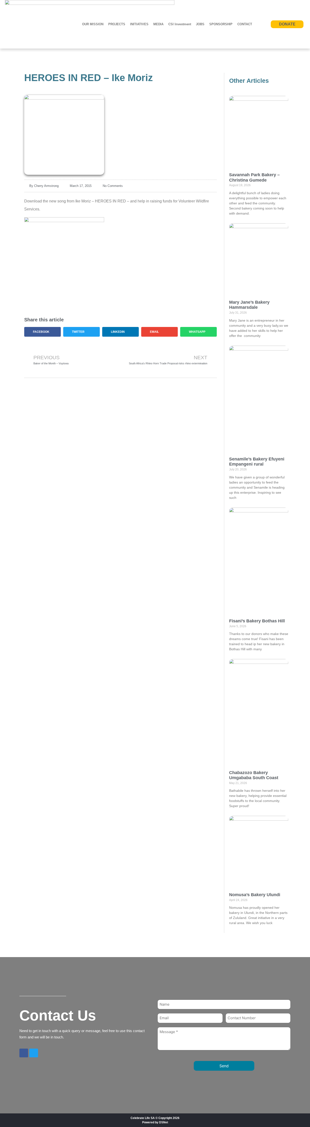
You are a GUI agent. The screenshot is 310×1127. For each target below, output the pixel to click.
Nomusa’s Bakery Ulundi (254, 894)
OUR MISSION (92, 24)
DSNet (163, 1122)
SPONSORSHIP (220, 24)
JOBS (200, 24)
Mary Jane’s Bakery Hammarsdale (249, 305)
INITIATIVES (139, 24)
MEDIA (158, 24)
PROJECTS (116, 24)
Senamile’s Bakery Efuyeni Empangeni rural (256, 462)
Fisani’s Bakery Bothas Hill (257, 620)
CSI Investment (179, 24)
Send (224, 1065)
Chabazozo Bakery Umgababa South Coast (253, 775)
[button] (42, 332)
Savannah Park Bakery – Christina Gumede (254, 177)
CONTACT (244, 24)
